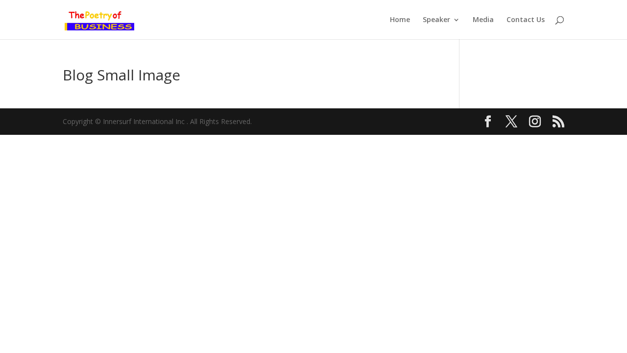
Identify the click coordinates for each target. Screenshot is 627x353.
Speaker (436, 20)
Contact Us (525, 20)
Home (400, 20)
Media (483, 20)
